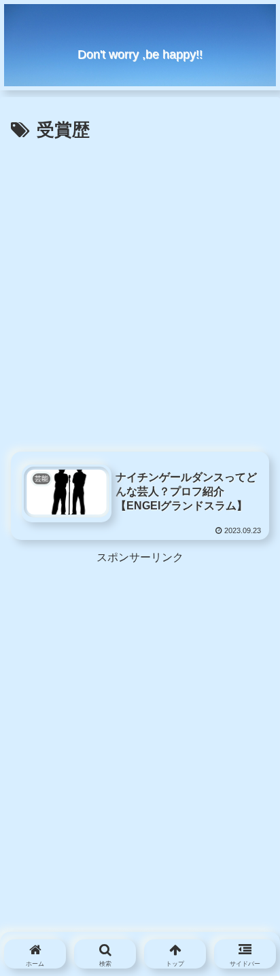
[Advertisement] (140, 293)
